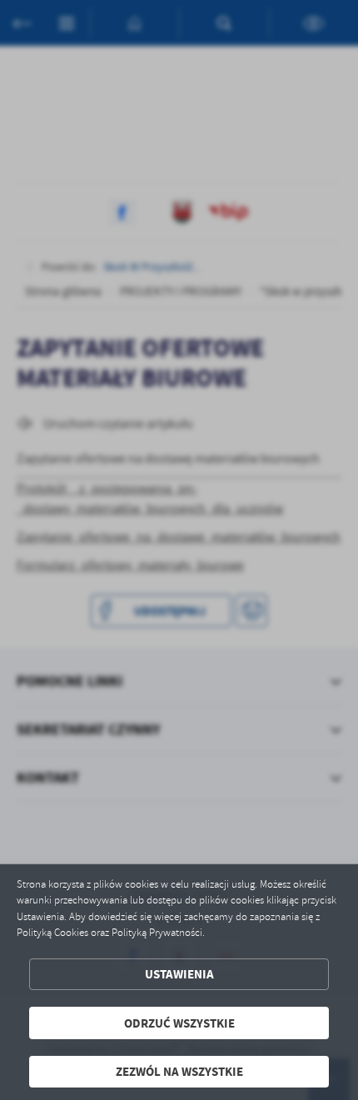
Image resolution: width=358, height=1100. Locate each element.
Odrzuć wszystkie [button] (179, 1023)
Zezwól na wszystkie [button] (179, 1071)
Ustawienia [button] (179, 974)
